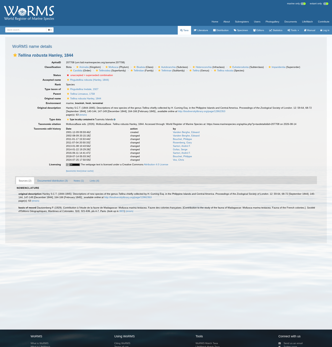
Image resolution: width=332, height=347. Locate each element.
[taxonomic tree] (73, 171)
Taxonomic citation (49, 124)
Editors (260, 30)
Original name (52, 98)
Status (57, 75)
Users (257, 21)
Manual (310, 30)
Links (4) (94, 180)
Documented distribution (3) (52, 180)
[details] (83, 115)
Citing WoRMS (122, 343)
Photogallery (272, 21)
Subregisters (242, 21)
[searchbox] (24, 29)
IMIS (121, 211)
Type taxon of (53, 89)
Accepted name (52, 79)
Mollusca (113, 67)
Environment (53, 103)
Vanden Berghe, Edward (186, 132)
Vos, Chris (178, 159)
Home (215, 21)
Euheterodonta (240, 67)
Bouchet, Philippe (182, 139)
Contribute (323, 21)
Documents (290, 21)
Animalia (84, 67)
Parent (57, 93)
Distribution (222, 30)
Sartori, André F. (182, 146)
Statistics (277, 30)
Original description (49, 107)
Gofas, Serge (180, 149)
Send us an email (293, 343)
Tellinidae (139, 70)
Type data (55, 119)
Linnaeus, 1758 (82, 93)
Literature (202, 30)
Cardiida (77, 70)
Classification (53, 67)
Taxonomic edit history (47, 128)
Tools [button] (293, 30)
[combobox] (25, 29)
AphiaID (56, 62)
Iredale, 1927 (84, 89)
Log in (325, 30)
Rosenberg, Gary (182, 142)
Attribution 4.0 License (156, 164)
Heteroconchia (204, 67)
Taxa (185, 30)
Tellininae (166, 70)
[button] (15, 55)
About (226, 21)
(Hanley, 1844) (89, 79)
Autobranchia (168, 67)
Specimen (242, 30)
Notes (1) (79, 180)
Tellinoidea (104, 70)
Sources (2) (25, 180)
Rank (58, 84)
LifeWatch (307, 21)
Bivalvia (141, 67)
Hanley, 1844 (85, 98)
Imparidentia (278, 67)
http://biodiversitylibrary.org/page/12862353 (201, 111)
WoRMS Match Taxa (207, 343)
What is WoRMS (39, 343)
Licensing (55, 164)
